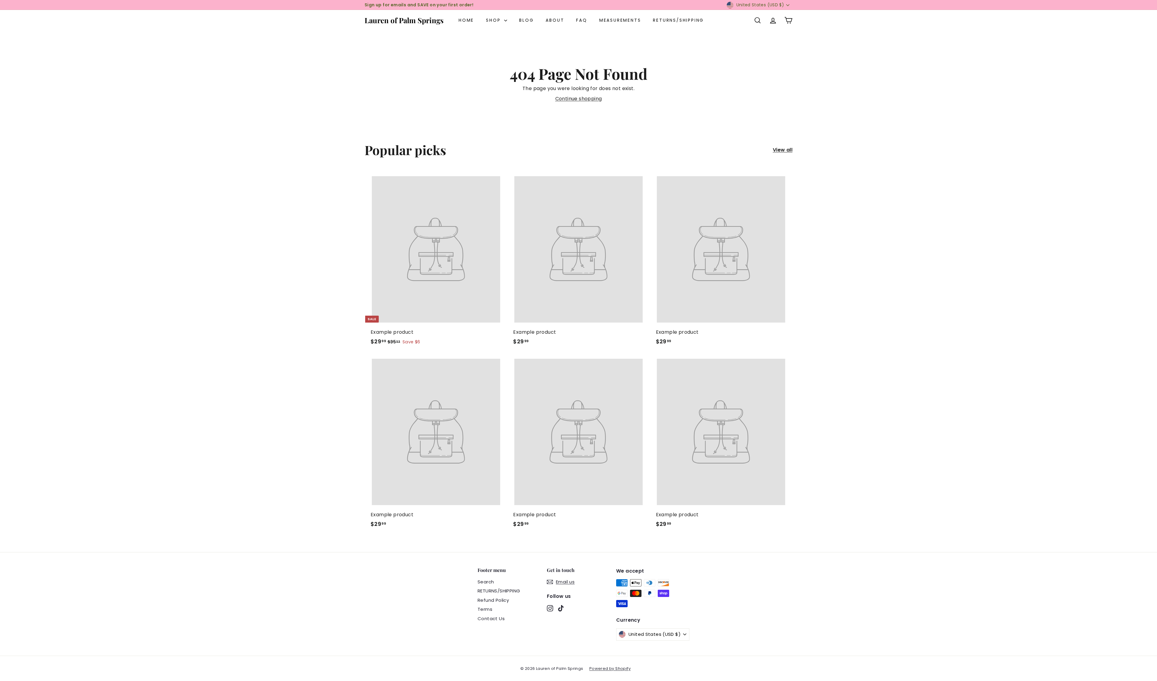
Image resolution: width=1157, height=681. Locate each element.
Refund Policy (493, 600)
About (555, 20)
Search (486, 582)
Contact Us (491, 618)
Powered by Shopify (610, 668)
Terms (485, 609)
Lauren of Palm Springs (404, 20)
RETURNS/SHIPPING (678, 20)
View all (782, 149)
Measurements (620, 20)
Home (466, 20)
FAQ (581, 20)
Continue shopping (578, 98)
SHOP (494, 20)
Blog (526, 20)
